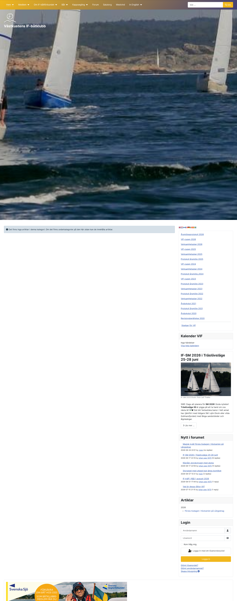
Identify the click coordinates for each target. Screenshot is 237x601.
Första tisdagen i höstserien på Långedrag (204, 511)
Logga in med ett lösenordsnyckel (208, 551)
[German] (189, 227)
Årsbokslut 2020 (188, 313)
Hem (8, 4)
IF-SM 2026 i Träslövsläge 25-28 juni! (200, 455)
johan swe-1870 (205, 458)
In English (134, 4)
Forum (95, 4)
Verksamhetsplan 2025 (191, 254)
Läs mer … (189, 425)
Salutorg (107, 4)
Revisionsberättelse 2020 (193, 318)
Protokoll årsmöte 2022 (192, 293)
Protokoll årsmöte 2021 (192, 308)
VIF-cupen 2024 (188, 264)
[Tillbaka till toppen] (232, 596)
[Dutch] (182, 227)
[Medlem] (28, 4)
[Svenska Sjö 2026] (66, 596)
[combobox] (205, 5)
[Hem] (12, 4)
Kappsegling (78, 4)
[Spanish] (193, 227)
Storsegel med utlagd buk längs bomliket (202, 470)
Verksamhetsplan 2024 (191, 269)
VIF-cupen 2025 (188, 249)
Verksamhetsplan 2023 (191, 288)
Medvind (120, 4)
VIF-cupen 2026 (188, 239)
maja (201, 474)
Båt (63, 4)
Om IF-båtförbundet (44, 4)
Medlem (22, 4)
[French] (186, 227)
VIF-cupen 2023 (188, 279)
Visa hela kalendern (190, 345)
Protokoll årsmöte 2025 (192, 259)
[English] (180, 227)
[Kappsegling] (86, 4)
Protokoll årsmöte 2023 (192, 284)
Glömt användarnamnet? (192, 568)
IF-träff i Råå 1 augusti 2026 (196, 478)
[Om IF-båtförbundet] (55, 4)
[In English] (140, 4)
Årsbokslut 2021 (188, 303)
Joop (201, 450)
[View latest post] (181, 444)
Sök (229, 5)
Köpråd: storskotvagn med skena (198, 463)
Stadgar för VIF (188, 325)
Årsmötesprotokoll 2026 (192, 234)
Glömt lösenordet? (189, 565)
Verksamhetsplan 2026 (191, 244)
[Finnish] (184, 227)
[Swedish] (195, 227)
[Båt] (66, 4)
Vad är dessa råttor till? (194, 486)
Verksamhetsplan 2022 (191, 298)
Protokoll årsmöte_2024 (192, 274)
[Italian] (191, 227)
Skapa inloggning (189, 571)
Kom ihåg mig (190, 544)
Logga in (206, 559)
